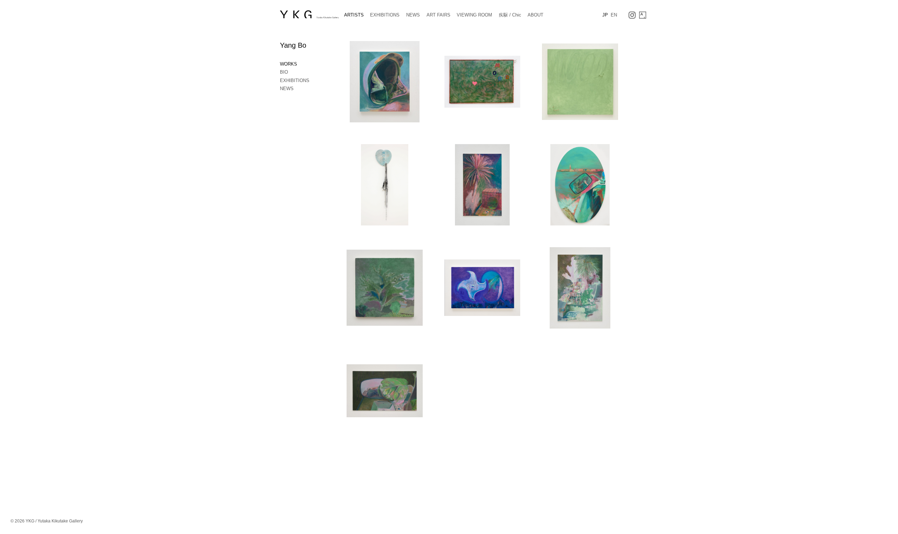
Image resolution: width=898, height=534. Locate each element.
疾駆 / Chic (510, 15)
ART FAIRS (438, 15)
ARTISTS (354, 15)
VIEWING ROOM (474, 15)
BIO (284, 72)
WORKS (288, 64)
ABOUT (535, 15)
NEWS (413, 15)
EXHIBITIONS (385, 15)
